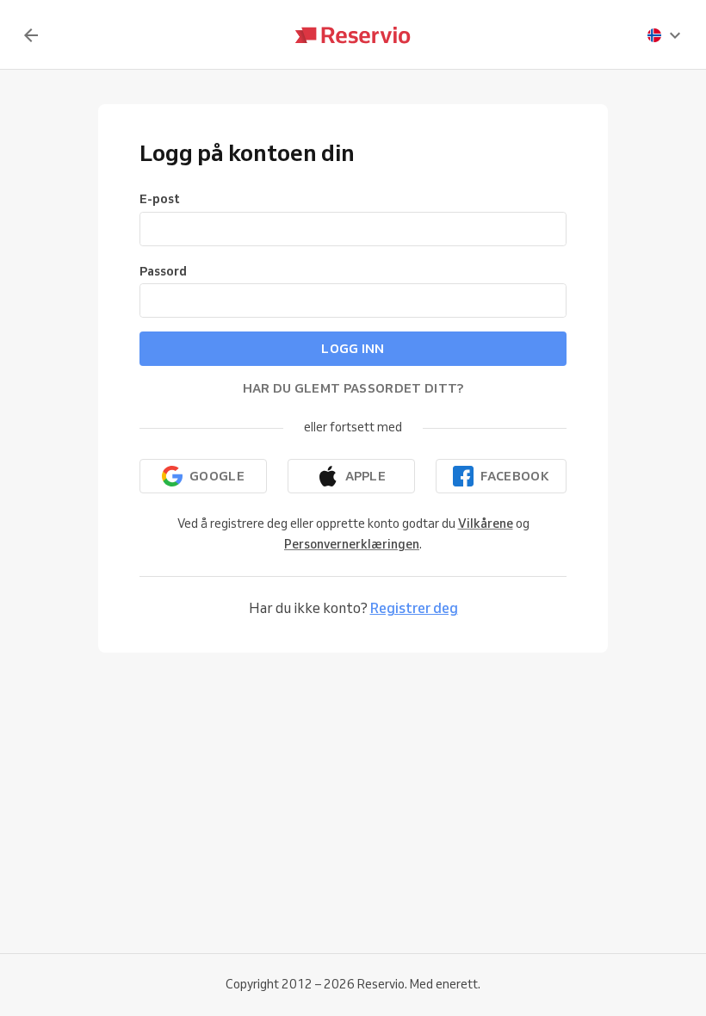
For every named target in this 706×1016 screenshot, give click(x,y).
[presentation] (664, 35)
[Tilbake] (31, 35)
